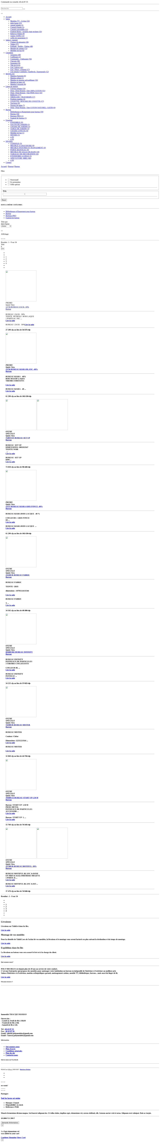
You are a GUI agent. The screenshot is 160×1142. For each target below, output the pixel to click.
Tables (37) (14, 44)
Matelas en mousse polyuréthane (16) (24, 80)
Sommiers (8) (15, 63)
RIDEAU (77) (15, 95)
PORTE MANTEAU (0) (19, 150)
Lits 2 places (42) (16, 67)
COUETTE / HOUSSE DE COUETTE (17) (27, 101)
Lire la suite (5, 930)
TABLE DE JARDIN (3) (19, 129)
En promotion (15, 182)
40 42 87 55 (9, 1029)
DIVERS (9, 141)
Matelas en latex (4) (17, 82)
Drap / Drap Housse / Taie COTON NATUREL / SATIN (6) (32, 108)
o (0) (12, 137)
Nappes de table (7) (17, 105)
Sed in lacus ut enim (10, 1098)
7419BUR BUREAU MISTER (18, 725)
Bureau (8, 110)
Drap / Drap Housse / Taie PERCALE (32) (26, 93)
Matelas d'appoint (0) (18, 76)
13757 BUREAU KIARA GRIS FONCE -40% (24, 506)
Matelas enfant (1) (17, 78)
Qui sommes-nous (13, 1047)
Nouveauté (14, 180)
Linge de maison (12, 86)
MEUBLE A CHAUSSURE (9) (22, 146)
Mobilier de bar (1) (17, 133)
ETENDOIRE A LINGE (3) (21, 156)
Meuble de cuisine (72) (18, 48)
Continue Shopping (8, 1137)
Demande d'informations (10, 1123)
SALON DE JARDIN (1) (20, 124)
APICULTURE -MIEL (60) (20, 158)
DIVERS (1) (15, 135)
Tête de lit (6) (15, 65)
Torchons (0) (15, 103)
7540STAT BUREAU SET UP (18, 438)
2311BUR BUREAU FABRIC (18, 575)
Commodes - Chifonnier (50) (21, 59)
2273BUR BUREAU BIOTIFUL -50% (21, 866)
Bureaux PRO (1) (16, 116)
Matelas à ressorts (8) (18, 84)
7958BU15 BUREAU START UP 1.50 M (22, 798)
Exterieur (9, 120)
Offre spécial (15, 184)
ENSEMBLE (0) (16, 122)
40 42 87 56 (10, 1031)
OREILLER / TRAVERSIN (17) (22, 97)
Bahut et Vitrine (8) (17, 34)
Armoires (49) (15, 55)
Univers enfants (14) (17, 89)
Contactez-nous (12, 1055)
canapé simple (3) (16, 25)
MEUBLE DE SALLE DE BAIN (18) (24, 152)
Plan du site (10, 1053)
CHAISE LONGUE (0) (19, 131)
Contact (8, 162)
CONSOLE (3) (16, 143)
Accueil (8, 17)
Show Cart (21, 1137)
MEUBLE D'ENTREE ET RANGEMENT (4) (28, 148)
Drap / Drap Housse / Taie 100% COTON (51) (27, 91)
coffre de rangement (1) (19, 38)
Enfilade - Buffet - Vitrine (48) (21, 46)
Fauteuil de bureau (12, 218)
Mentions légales (25, 1069)
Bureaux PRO (11, 216)
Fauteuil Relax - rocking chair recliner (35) (26, 32)
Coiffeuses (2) (15, 57)
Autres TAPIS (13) (17, 36)
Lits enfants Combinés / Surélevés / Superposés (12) (29, 72)
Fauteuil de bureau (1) (18, 118)
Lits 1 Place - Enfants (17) (20, 70)
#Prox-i (10, 1069)
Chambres (9, 53)
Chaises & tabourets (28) (19, 42)
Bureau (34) (14, 114)
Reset (4, 200)
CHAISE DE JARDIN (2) (20, 127)
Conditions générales (14, 1051)
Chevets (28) (15, 61)
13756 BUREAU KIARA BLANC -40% (22, 369)
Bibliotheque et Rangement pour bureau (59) (26, 112)
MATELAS (10, 74)
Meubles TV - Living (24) (20, 21)
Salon (8, 19)
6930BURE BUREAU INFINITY (19, 652)
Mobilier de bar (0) (17, 51)
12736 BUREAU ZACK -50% (17, 307)
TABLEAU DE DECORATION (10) (24, 154)
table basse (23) (16, 23)
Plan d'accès (10, 1049)
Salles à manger (12, 40)
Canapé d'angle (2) (17, 27)
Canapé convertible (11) (19, 29)
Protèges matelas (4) (17, 99)
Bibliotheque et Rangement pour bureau (20, 211)
